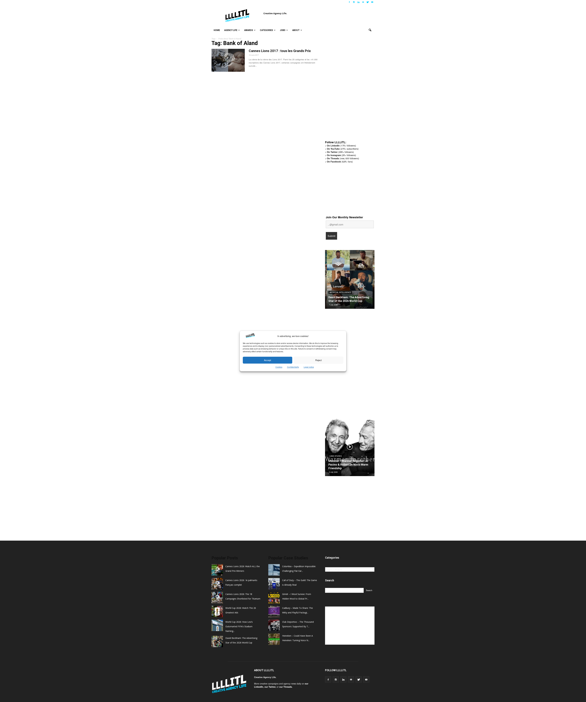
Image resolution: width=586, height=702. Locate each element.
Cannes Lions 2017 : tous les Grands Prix (280, 51)
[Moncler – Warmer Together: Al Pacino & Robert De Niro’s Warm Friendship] (349, 447)
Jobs (282, 30)
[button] (370, 30)
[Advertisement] (348, 91)
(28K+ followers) (340, 151)
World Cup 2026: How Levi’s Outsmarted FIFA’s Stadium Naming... (239, 626)
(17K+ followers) (341, 145)
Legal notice (309, 367)
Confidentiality (293, 367)
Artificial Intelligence (340, 292)
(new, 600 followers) (343, 158)
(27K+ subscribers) (343, 148)
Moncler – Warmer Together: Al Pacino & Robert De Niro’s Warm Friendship (348, 464)
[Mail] (363, 2)
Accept (267, 360)
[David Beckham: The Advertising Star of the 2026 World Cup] (349, 280)
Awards (248, 30)
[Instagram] (354, 2)
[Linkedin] (358, 2)
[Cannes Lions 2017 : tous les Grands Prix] (228, 60)
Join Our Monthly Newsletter (344, 217)
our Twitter (269, 686)
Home (217, 30)
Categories (266, 30)
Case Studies (335, 456)
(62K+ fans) (340, 161)
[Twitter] (367, 2)
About (296, 30)
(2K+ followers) (341, 155)
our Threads (285, 686)
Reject (318, 360)
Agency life (230, 30)
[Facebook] (349, 2)
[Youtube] (372, 2)
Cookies (278, 367)
